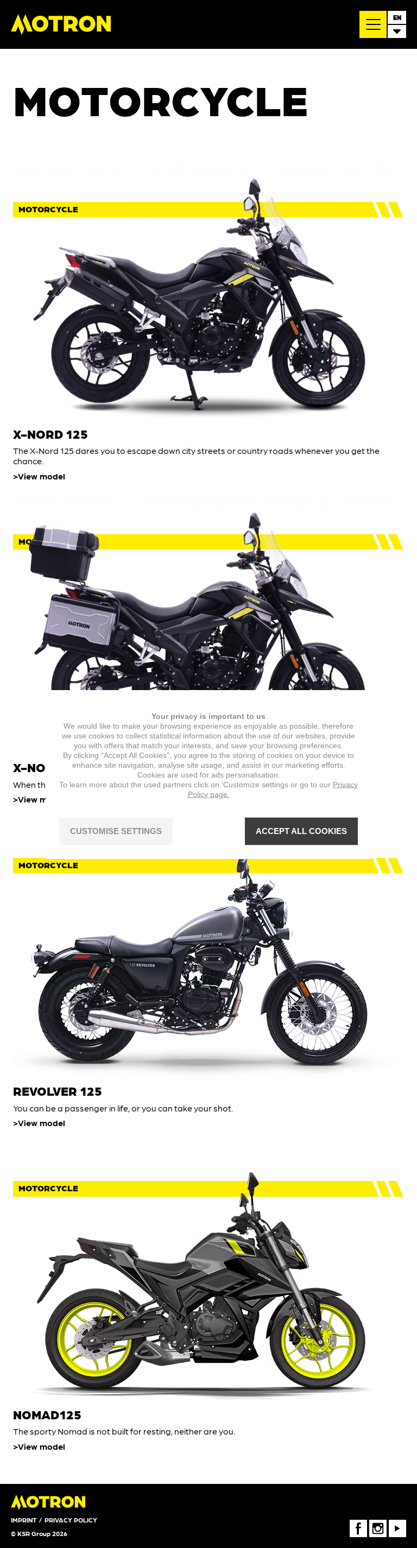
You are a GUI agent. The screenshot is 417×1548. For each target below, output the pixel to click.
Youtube (397, 1523)
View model (41, 476)
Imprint (23, 1520)
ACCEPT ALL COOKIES (301, 831)
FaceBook (358, 1523)
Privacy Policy (71, 1520)
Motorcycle (48, 209)
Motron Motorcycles (61, 24)
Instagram (378, 1523)
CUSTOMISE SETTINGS (116, 831)
